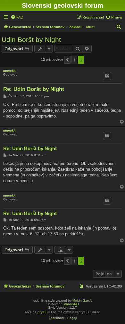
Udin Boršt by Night (31, 39)
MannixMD (71, 304)
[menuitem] (17, 17)
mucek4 (9, 70)
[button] (67, 60)
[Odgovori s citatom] (107, 76)
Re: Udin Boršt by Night (33, 89)
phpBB (43, 312)
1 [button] (74, 60)
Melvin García (82, 300)
